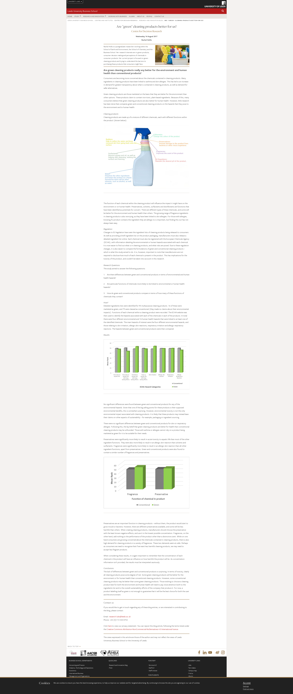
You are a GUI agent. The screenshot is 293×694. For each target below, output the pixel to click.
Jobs (189, 665)
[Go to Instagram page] (223, 652)
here (110, 625)
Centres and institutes (104, 20)
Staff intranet (153, 670)
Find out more (248, 689)
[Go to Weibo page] (217, 652)
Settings (246, 686)
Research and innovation (93, 16)
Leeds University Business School (82, 11)
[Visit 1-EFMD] (73, 652)
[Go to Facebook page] (199, 652)
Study (76, 16)
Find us (191, 673)
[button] (222, 11)
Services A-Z (153, 665)
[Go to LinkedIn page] (204, 652)
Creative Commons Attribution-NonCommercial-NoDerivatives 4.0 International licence (142, 629)
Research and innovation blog (151, 20)
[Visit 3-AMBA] (109, 652)
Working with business (117, 16)
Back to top (73, 646)
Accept (247, 682)
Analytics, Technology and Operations (81, 668)
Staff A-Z (151, 668)
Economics (72, 670)
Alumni (132, 16)
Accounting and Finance (76, 665)
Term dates (192, 668)
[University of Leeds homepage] (215, 4)
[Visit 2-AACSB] (88, 652)
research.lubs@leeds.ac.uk (120, 616)
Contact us (159, 16)
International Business (76, 673)
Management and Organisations (79, 676)
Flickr (111, 668)
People (149, 16)
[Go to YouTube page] (210, 652)
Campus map (193, 670)
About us (140, 16)
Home (70, 16)
